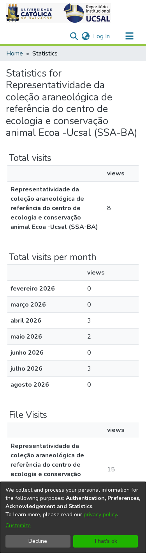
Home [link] (14, 53)
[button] (58, 13)
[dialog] (73, 517)
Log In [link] (102, 36)
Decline (37, 541)
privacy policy (100, 514)
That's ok (105, 541)
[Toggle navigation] (129, 36)
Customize (18, 525)
